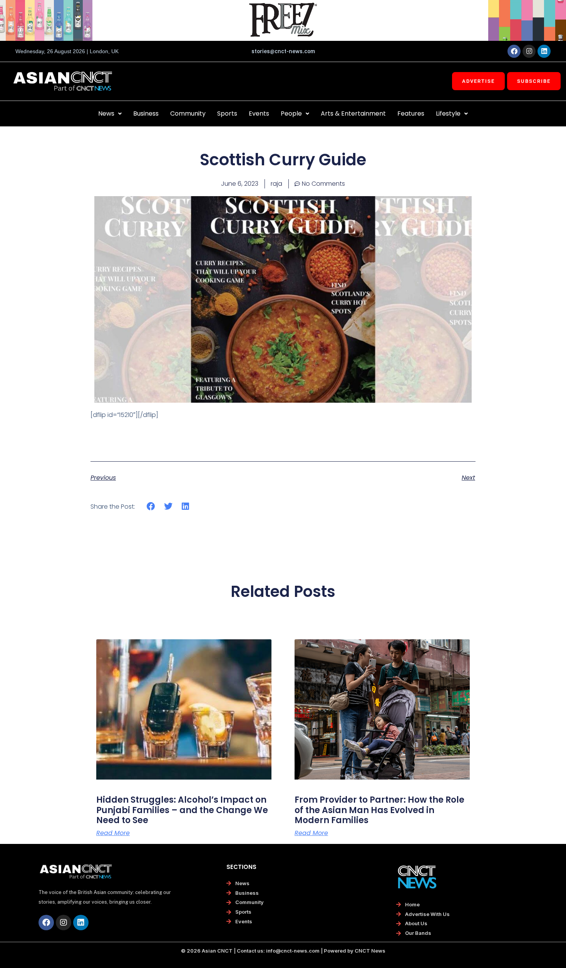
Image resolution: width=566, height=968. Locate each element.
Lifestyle (448, 113)
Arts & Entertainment (353, 113)
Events (259, 113)
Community (188, 113)
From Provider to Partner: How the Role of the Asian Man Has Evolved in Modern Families (379, 810)
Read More (113, 833)
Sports (227, 113)
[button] (109, 114)
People (291, 113)
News (106, 113)
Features (410, 113)
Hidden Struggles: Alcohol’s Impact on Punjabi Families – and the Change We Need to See (182, 810)
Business (146, 113)
